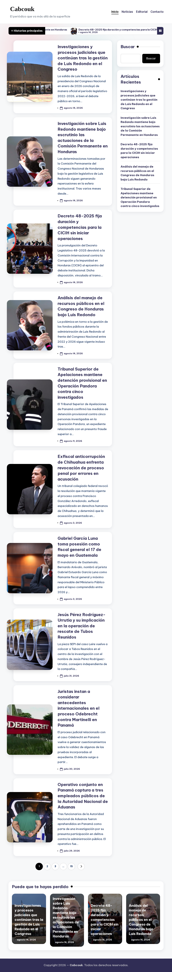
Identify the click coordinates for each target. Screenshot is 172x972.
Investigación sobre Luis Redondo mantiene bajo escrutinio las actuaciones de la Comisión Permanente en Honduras (140, 126)
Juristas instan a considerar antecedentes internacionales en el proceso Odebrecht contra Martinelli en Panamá (78, 708)
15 (71, 866)
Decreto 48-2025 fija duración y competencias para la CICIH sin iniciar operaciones (102, 29)
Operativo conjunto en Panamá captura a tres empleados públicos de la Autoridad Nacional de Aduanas (83, 795)
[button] (81, 866)
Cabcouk (22, 8)
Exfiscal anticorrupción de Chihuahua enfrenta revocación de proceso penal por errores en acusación (81, 467)
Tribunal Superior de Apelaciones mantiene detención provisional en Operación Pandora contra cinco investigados (140, 197)
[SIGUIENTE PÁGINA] (81, 866)
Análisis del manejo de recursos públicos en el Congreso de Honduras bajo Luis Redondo (137, 173)
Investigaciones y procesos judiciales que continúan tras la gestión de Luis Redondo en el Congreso (83, 58)
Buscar (128, 46)
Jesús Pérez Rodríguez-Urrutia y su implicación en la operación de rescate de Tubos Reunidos (81, 626)
